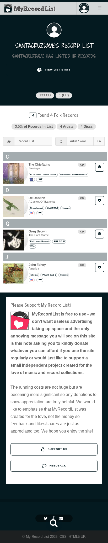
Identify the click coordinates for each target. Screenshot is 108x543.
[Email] (61, 518)
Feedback (57, 465)
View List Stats (57, 69)
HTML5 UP (77, 537)
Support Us (57, 449)
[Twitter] (46, 518)
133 (45, 95)
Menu (99, 8)
